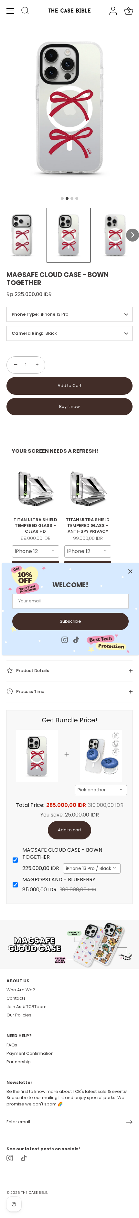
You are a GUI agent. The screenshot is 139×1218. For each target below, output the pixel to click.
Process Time (29, 691)
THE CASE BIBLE (34, 1192)
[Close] (130, 571)
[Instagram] (64, 639)
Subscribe (70, 621)
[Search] (25, 12)
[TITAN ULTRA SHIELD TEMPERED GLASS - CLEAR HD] (35, 488)
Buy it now (69, 406)
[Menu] (10, 11)
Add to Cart (69, 385)
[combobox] (35, 551)
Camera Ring (27, 333)
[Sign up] (129, 1122)
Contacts (16, 998)
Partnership (18, 1062)
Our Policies (18, 1015)
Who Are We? (20, 990)
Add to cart (69, 830)
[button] (22, 235)
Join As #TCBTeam (26, 1007)
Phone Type (24, 314)
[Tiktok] (76, 639)
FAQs (11, 1045)
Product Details (32, 671)
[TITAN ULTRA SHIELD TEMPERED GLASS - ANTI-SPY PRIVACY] (88, 488)
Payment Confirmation (30, 1053)
